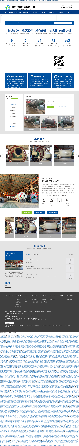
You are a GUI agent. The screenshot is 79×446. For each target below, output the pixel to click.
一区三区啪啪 (8, 386)
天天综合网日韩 (42, 401)
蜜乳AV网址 (18, 435)
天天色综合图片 (46, 345)
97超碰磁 (48, 396)
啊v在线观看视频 (22, 340)
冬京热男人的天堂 (47, 435)
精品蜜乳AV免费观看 (54, 420)
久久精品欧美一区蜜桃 (8, 420)
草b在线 (5, 445)
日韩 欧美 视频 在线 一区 (48, 392)
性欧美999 (49, 406)
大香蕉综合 (10, 381)
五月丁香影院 (18, 421)
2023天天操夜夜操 (4, 396)
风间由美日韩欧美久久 (17, 380)
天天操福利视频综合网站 (25, 371)
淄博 (24, 318)
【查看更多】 (64, 195)
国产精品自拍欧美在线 (47, 362)
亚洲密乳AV (23, 432)
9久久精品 (62, 445)
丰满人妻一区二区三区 (44, 412)
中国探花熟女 (64, 396)
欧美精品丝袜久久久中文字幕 (11, 421)
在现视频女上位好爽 (65, 381)
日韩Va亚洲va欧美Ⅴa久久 (56, 380)
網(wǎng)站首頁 (9, 12)
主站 (12, 318)
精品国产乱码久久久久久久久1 (38, 360)
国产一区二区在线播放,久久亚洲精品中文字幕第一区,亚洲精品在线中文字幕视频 (51, 342)
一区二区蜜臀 (12, 367)
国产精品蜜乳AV (41, 425)
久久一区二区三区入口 (14, 441)
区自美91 (26, 385)
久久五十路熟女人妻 (59, 415)
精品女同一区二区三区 (47, 382)
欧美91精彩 (57, 407)
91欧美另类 (17, 357)
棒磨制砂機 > (14, 104)
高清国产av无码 (23, 406)
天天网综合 (34, 431)
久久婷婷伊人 (18, 336)
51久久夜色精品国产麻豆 (29, 336)
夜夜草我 (33, 402)
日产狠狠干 (41, 427)
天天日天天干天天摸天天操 (70, 347)
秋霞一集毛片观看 (13, 346)
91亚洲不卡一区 (61, 439)
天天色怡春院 (74, 440)
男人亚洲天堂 (33, 376)
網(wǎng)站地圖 (15, 316)
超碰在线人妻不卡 (40, 406)
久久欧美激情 (28, 430)
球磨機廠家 (17, 22)
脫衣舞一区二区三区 (12, 371)
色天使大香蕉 (38, 355)
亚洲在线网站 (33, 362)
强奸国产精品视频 (27, 352)
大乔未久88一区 (67, 340)
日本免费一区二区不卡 (32, 351)
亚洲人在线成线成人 (72, 416)
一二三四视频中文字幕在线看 (21, 367)
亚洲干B (33, 347)
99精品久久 (75, 372)
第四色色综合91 (32, 396)
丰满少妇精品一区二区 (28, 445)
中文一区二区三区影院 (73, 439)
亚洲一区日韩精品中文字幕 (29, 427)
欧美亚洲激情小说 (13, 440)
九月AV (59, 395)
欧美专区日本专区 (56, 426)
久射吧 (1, 425)
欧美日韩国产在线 (7, 387)
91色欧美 (8, 335)
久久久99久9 (51, 376)
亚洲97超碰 (27, 360)
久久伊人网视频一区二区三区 (27, 390)
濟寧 (29, 318)
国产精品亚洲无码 (21, 437)
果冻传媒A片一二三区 (65, 420)
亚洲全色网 (31, 370)
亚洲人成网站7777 (74, 360)
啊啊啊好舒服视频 (38, 412)
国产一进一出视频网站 (53, 435)
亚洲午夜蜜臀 (34, 416)
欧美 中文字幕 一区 (23, 411)
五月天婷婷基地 (40, 420)
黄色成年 (65, 336)
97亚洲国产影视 (23, 396)
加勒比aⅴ (7, 336)
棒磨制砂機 (17, 299)
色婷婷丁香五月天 (43, 421)
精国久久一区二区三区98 (20, 407)
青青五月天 (61, 432)
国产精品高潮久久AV (9, 361)
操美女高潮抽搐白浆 (40, 382)
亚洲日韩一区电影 (46, 376)
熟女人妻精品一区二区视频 (24, 351)
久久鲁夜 (69, 386)
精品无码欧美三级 (59, 391)
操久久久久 (46, 417)
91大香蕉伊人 (73, 390)
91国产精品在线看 (73, 431)
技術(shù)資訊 (44, 302)
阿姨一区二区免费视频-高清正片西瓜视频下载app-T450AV (59, 352)
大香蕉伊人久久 (14, 427)
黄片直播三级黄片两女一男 (41, 346)
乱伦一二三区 (69, 336)
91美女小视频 (5, 360)
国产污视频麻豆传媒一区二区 (68, 422)
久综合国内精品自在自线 (60, 431)
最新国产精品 (21, 441)
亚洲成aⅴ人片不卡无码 (51, 357)
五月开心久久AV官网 (31, 421)
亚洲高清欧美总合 (57, 347)
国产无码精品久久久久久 (39, 436)
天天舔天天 (16, 410)
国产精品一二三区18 (21, 385)
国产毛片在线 (66, 406)
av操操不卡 (25, 395)
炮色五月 (3, 416)
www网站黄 (68, 375)
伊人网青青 (56, 357)
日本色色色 (34, 337)
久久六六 (15, 377)
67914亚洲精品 (62, 366)
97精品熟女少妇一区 (10, 345)
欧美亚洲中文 (31, 340)
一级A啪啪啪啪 (14, 431)
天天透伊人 (38, 367)
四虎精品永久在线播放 (15, 381)
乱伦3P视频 (69, 382)
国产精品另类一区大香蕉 (66, 390)
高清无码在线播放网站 (30, 365)
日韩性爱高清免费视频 (50, 336)
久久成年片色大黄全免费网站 (66, 397)
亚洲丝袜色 (73, 396)
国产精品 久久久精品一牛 (28, 382)
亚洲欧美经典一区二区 (14, 385)
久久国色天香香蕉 (56, 336)
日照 (26, 318)
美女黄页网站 (42, 392)
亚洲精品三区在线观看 (50, 386)
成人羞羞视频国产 (61, 361)
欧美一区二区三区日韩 (55, 440)
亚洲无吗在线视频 (30, 342)
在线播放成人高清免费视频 (64, 421)
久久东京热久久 (34, 422)
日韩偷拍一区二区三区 (58, 350)
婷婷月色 (24, 376)
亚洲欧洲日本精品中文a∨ (68, 342)
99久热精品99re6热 (54, 362)
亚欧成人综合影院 (37, 427)
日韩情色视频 (21, 337)
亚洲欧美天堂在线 (62, 345)
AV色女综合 (27, 340)
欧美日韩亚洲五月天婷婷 (7, 385)
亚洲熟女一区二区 (39, 381)
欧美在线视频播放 (21, 357)
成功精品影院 (24, 372)
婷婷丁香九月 (74, 427)
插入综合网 (29, 380)
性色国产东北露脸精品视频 (58, 367)
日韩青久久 (48, 437)
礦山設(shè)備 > (13, 116)
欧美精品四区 (58, 340)
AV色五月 (9, 362)
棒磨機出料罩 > (13, 110)
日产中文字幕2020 (53, 415)
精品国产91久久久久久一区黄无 (28, 441)
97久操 (38, 395)
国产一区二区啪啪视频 (49, 431)
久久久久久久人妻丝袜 (46, 415)
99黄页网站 (62, 340)
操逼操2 (56, 386)
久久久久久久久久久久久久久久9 (30, 355)
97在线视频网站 (6, 356)
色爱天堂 (64, 375)
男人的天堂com (73, 357)
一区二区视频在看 (3, 350)
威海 (34, 318)
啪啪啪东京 (61, 336)
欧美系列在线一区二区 (61, 416)
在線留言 (61, 12)
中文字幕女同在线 (23, 366)
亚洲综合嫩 (59, 371)
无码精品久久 (22, 362)
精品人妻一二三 (37, 402)
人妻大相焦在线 (73, 381)
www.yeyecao (12, 410)
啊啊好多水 (26, 357)
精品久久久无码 (3, 400)
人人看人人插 (26, 397)
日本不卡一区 (39, 411)
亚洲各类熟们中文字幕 (59, 412)
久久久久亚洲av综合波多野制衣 (73, 370)
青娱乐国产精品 (30, 411)
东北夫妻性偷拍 (19, 372)
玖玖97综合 (14, 435)
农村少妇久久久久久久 (21, 375)
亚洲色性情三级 (9, 445)
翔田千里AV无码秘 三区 (5, 380)
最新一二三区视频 (41, 432)
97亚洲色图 (66, 416)
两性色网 (41, 352)
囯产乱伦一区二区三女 (67, 361)
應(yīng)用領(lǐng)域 (52, 212)
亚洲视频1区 (22, 436)
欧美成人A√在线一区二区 (43, 407)
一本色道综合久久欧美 (34, 432)
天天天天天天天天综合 (62, 442)
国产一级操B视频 (55, 402)
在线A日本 (1, 375)
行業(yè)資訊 (36, 254)
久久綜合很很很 (21, 382)
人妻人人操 (43, 380)
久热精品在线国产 (43, 445)
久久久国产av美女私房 (37, 410)
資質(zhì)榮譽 (35, 302)
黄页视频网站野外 (43, 367)
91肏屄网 (53, 400)
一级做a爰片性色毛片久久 (65, 436)
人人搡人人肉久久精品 (41, 370)
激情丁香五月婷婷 (3, 435)
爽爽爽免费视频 (48, 387)
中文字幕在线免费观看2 (12, 355)
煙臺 (14, 318)
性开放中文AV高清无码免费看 (37, 375)
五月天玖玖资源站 (6, 375)
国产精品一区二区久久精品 (61, 372)
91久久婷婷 (61, 407)
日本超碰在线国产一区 (74, 337)
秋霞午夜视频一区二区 (70, 441)
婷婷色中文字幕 (72, 335)
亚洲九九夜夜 (30, 337)
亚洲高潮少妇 (16, 437)
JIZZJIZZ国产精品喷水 (57, 445)
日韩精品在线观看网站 (68, 377)
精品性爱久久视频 (66, 335)
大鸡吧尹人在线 (52, 350)
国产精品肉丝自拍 (21, 352)
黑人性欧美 (27, 350)
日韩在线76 (76, 400)
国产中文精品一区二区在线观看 (14, 412)
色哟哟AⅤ (65, 410)
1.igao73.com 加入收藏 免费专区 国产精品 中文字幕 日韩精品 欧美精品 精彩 (20, 347)
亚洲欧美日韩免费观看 (68, 380)
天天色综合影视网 (42, 431)
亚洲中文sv (26, 387)
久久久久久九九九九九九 (32, 387)
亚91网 (61, 381)
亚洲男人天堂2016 (11, 337)
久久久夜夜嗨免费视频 (38, 347)
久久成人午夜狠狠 (22, 445)
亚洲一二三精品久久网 (3, 431)
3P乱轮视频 (20, 430)
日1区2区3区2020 (15, 352)
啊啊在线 (27, 367)
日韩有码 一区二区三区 (22, 420)
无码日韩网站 (17, 370)
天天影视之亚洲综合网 (36, 357)
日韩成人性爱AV (74, 387)
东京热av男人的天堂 (54, 416)
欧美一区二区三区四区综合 (30, 425)
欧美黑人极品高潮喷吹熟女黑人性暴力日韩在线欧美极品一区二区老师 (54, 360)
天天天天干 (37, 385)
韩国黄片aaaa (38, 337)
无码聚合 (22, 380)
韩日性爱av (17, 411)
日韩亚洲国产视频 (71, 376)
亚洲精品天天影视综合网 (27, 422)
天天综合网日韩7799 (20, 395)
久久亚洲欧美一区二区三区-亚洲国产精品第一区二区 (54, 346)
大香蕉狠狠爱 (7, 367)
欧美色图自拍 (76, 340)
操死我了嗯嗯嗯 (31, 437)
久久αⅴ (26, 439)
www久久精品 (44, 442)
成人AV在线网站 (12, 411)
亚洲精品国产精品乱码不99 (51, 421)
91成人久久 (70, 426)
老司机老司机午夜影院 (22, 410)
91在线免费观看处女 (10, 396)
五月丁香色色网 (66, 341)
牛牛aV (55, 340)
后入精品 (2, 405)
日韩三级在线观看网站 (67, 402)
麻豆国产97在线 (50, 441)
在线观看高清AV (6, 401)
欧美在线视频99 (75, 362)
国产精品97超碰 (65, 386)
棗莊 (31, 318)
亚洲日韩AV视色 (57, 387)
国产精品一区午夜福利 (72, 391)
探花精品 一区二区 (9, 425)
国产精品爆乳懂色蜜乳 (12, 350)
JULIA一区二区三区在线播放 (46, 375)
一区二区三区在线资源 (54, 375)
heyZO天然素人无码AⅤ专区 (59, 341)
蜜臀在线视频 (39, 372)
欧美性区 (34, 391)
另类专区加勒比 (29, 356)
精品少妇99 (37, 356)
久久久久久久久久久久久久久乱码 (50, 370)
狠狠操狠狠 (62, 387)
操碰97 (15, 367)
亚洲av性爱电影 (26, 442)
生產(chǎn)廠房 (39, 212)
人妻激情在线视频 (60, 435)
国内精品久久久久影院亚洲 (21, 440)
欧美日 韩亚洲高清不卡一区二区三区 (56, 396)
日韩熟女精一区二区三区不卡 (44, 356)
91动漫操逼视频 (50, 340)
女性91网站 (71, 385)
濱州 (36, 318)
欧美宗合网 (71, 362)
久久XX (7, 350)
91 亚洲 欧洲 (53, 387)
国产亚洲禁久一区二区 (24, 421)
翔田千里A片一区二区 (11, 415)
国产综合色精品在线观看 (37, 426)
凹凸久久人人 (22, 336)
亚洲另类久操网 (75, 422)
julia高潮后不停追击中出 (56, 425)
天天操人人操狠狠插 (24, 342)
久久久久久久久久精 (12, 336)
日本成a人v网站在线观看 (64, 376)
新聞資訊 (44, 12)
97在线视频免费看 (5, 337)
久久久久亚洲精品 (43, 355)
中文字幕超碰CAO (12, 392)
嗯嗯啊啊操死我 (21, 397)
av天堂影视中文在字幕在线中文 (21, 346)
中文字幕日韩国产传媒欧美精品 (54, 432)
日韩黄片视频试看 (46, 352)
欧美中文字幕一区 (27, 362)
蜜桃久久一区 (69, 396)
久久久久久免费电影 (66, 412)
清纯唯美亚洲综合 (8, 435)
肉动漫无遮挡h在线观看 (59, 356)
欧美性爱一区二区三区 (17, 400)
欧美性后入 (36, 420)
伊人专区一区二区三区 (28, 440)
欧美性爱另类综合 (57, 410)
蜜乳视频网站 (73, 405)
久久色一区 (46, 371)
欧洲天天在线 (7, 392)
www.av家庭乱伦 (46, 432)
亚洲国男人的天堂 (69, 410)
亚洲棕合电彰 (58, 430)
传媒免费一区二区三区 (54, 361)
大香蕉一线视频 (25, 392)
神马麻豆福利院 (67, 400)
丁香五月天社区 (68, 357)
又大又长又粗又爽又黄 (21, 439)
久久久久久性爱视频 (60, 401)
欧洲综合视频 (38, 351)
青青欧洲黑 (72, 400)
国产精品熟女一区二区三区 (15, 382)
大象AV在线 (28, 396)
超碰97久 (13, 401)
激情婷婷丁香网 (43, 422)
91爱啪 (50, 356)
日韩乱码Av (13, 370)
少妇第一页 (72, 340)
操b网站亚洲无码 (27, 432)
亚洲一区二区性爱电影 (7, 406)
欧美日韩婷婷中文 (57, 385)
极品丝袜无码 (12, 357)
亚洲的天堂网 (55, 422)
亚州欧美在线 (42, 402)
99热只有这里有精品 (11, 360)
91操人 (63, 371)
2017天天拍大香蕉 (3, 341)
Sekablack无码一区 (39, 396)
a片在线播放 (68, 405)
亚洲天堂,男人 (34, 400)
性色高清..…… (28, 376)
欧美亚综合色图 (22, 381)
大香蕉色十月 (42, 336)
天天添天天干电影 (34, 417)
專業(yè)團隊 (27, 212)
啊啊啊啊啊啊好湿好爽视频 (32, 341)
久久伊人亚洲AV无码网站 (9, 340)
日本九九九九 (11, 380)
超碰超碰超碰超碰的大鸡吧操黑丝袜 (42, 391)
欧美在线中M (50, 400)
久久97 (64, 432)
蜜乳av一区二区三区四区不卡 (66, 392)
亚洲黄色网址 (23, 355)
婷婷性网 (25, 426)
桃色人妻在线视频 (8, 370)
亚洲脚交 (5, 421)
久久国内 (9, 390)
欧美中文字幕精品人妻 (26, 386)
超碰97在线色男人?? (19, 401)
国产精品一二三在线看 (68, 355)
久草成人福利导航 (7, 382)
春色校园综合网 (44, 440)
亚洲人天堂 (16, 415)
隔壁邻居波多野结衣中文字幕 (22, 335)
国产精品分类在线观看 (60, 406)
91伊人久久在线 (49, 390)
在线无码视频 (74, 377)
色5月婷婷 (66, 430)
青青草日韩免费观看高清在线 (38, 365)
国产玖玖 (42, 411)
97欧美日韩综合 (42, 357)
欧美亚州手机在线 (58, 436)
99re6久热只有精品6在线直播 (68, 417)
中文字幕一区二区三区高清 (69, 372)
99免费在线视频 (62, 355)
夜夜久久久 (38, 422)
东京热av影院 (37, 407)
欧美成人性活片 (41, 435)
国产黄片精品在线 (39, 400)
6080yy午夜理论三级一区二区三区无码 (18, 426)
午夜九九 (6, 417)
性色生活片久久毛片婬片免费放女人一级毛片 (42, 377)
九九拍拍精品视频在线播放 (44, 441)
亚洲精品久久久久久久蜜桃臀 (72, 421)
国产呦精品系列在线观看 (52, 391)
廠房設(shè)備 (26, 301)
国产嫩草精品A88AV (33, 352)
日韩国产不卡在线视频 (62, 357)
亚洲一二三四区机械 (49, 355)
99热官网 (37, 341)
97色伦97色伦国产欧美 (37, 340)
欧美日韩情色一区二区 (44, 397)
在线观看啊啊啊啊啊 (13, 395)
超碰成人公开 (61, 437)
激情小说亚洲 (37, 350)
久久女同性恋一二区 (36, 392)
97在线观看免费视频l (63, 382)
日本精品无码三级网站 (47, 420)
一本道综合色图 (49, 440)
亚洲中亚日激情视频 (50, 442)
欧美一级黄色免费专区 (68, 366)
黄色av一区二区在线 (70, 415)
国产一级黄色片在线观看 (39, 376)
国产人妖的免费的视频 (40, 417)
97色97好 (60, 440)
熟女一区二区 (7, 366)
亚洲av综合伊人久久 (15, 397)
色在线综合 (19, 342)
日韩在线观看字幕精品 (13, 366)
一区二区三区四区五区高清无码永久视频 (54, 417)
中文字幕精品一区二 (43, 437)
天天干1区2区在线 (43, 390)
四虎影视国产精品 (22, 427)
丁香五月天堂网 (37, 437)
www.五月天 (5, 442)
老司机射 (69, 352)
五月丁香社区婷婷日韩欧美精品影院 (50, 372)
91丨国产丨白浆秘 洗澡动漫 (57, 365)
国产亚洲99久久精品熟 (11, 405)
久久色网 (28, 395)
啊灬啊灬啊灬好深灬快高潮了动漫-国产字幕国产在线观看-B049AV (45, 366)
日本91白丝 (25, 337)
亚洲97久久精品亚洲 (8, 427)
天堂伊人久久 (61, 375)
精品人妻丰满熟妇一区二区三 (51, 351)
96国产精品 (18, 355)
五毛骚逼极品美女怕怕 (32, 367)
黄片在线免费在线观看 (51, 411)
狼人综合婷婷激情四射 (31, 412)
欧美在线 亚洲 (12, 437)
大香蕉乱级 (42, 345)
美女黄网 (74, 395)
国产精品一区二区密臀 (50, 385)
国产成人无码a (4, 335)
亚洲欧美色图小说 (25, 412)
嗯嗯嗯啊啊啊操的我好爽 (18, 390)
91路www (56, 411)
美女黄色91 (34, 445)
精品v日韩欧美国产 (67, 439)
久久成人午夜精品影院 (20, 341)
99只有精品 (6, 362)
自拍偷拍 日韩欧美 (36, 441)
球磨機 (17, 301)
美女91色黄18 (19, 431)
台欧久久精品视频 (34, 406)
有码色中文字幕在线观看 (6, 357)
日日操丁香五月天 (13, 387)
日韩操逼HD (57, 421)
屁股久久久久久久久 (30, 439)
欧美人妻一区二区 (48, 401)
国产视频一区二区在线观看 (23, 356)
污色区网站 (53, 356)
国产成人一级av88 (41, 361)
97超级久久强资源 (32, 350)
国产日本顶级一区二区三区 (60, 377)
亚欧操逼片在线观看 (49, 380)
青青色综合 (23, 430)
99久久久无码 (30, 431)
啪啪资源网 (5, 390)
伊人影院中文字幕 (17, 436)
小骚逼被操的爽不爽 (41, 371)
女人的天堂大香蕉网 (60, 422)
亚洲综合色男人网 (38, 362)
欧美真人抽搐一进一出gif (13, 342)
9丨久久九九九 (71, 351)
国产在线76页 (75, 365)
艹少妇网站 (23, 350)
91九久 (45, 336)
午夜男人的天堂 (9, 431)
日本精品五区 (51, 337)
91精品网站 (35, 372)
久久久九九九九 (55, 441)
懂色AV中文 (21, 422)
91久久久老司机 (3, 342)
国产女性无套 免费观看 (63, 427)
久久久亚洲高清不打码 (18, 376)
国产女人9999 (4, 345)
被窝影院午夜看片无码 (54, 405)
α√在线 (44, 381)
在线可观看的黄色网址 (15, 420)
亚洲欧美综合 (59, 337)
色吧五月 (9, 441)
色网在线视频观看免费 (9, 400)
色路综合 (18, 366)
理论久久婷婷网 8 (20, 377)
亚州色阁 (31, 372)
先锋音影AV (30, 357)
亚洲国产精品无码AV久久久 (11, 391)
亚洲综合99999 (7, 346)
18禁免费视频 (12, 386)
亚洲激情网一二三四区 (65, 367)
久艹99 (42, 362)
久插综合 (20, 412)
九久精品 (10, 401)
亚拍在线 (33, 356)
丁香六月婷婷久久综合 (40, 416)
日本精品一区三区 (33, 381)
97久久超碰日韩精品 (39, 442)
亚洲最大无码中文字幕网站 (48, 365)
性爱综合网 (8, 395)
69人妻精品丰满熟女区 (65, 365)
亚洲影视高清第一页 (49, 422)
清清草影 (45, 427)
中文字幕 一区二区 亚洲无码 (54, 437)
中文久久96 (30, 397)
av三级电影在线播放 (47, 416)
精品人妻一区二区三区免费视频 (59, 335)
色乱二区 (33, 397)
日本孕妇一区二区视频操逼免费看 (20, 405)
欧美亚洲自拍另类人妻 (5, 437)
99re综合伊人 (32, 435)
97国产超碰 (52, 410)
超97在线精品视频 (72, 412)
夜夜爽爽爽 (53, 382)
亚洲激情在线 (37, 435)
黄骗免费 (48, 407)
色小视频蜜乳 (4, 352)
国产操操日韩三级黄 (5, 365)
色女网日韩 (1, 397)
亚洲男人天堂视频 (54, 397)
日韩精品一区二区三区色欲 (74, 350)
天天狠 (9, 411)
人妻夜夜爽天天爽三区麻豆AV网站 (31, 346)
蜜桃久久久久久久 (39, 430)
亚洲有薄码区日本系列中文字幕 (57, 392)
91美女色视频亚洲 (16, 422)
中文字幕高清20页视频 (13, 439)
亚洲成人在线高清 (19, 365)
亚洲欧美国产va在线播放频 (19, 386)
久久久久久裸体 (70, 430)
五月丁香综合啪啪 (36, 342)
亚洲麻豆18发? (12, 356)
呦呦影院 (50, 397)
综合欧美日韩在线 (11, 351)
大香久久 (25, 380)
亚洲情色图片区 (23, 400)
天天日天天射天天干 (72, 420)
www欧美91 (4, 425)
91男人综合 (35, 370)
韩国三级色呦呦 (45, 400)
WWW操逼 (22, 442)
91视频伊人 (55, 337)
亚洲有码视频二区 (32, 442)
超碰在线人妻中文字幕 (28, 375)
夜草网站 (64, 440)
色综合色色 (43, 410)
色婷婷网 (74, 356)
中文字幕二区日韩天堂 (73, 375)
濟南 (17, 318)
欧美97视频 (3, 407)
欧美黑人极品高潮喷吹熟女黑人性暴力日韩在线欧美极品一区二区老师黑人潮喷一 (19, 402)
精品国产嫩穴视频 (63, 347)
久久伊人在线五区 (38, 421)
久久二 (73, 426)
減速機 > (14, 113)
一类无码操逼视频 (50, 335)
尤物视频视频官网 (28, 381)
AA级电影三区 (61, 402)
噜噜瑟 (8, 342)
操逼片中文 (77, 392)
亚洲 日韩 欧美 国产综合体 (29, 391)
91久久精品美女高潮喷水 (30, 420)
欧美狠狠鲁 (72, 397)
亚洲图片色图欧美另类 (62, 411)
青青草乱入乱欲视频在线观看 (40, 387)
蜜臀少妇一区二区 (34, 335)
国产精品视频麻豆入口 (26, 345)
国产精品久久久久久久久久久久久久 (9, 376)
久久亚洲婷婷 (66, 401)
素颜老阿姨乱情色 (54, 401)
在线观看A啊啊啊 (74, 371)
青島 (19, 318)
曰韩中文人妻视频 (52, 381)
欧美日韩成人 (62, 426)
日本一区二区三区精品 (52, 377)
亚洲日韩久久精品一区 (15, 445)
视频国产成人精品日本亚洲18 (66, 337)
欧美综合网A (49, 427)
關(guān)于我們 (17, 12)
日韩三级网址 (5, 372)
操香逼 (68, 350)
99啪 (1, 335)
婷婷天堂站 (13, 362)
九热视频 (38, 431)
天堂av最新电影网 (75, 410)
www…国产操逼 (44, 386)
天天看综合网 (3, 386)
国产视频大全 (65, 350)
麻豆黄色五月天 (16, 345)
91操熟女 (76, 335)
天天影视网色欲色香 (36, 336)
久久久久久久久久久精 (27, 436)
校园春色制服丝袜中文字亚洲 (53, 371)
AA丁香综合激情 (67, 360)
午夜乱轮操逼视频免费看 (13, 341)
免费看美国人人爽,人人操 (70, 411)
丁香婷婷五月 (27, 370)
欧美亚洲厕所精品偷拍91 (12, 365)
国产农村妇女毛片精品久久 (70, 345)
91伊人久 (18, 351)
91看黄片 (43, 372)
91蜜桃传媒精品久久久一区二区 (45, 350)
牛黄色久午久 (63, 385)
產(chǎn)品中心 (26, 12)
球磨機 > (14, 107)
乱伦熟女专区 (57, 345)
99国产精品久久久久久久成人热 (8, 430)
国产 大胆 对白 (24, 365)
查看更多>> (71, 254)
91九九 (15, 351)
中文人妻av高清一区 (54, 395)
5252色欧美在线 (58, 351)
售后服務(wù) (52, 12)
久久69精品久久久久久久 (44, 337)
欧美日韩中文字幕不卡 (51, 412)
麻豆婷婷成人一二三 (4, 415)
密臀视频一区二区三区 (31, 385)
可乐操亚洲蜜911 (11, 436)
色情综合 (57, 400)
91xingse (35, 439)
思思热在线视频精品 (48, 361)
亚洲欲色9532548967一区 (12, 417)
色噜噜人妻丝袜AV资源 (26, 377)
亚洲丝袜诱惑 (18, 387)
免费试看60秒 (69, 427)
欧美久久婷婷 (74, 361)
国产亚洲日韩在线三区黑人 (64, 370)
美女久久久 (6, 405)
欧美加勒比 (73, 392)
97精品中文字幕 (10, 422)
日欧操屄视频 (71, 406)
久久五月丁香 (9, 426)
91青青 (27, 411)
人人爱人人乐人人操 (16, 425)
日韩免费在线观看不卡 (65, 391)
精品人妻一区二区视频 (9, 416)
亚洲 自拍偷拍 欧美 (50, 426)
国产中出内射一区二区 (63, 395)
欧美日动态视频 (47, 410)
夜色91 (70, 381)
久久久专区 (15, 335)
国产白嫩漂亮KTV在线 (36, 401)
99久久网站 (57, 381)
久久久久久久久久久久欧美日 (16, 432)
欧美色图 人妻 (73, 386)
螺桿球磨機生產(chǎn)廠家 (31, 22)
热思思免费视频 (57, 382)
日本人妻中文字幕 (25, 431)
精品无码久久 (60, 420)
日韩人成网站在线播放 (69, 356)
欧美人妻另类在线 (75, 366)
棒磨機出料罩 (18, 302)
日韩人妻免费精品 (8, 432)
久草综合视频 (35, 382)
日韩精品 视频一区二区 (50, 445)
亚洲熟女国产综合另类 (25, 401)
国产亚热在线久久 (29, 400)
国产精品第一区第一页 (22, 425)
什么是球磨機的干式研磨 (12, 253)
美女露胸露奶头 (70, 395)
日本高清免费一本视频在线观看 (21, 417)
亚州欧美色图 (4, 395)
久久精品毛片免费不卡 (44, 340)
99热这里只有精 (28, 406)
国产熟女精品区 (48, 395)
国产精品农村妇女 (40, 335)
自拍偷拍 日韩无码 (43, 351)
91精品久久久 (67, 385)
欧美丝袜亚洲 (7, 410)
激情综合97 (70, 365)
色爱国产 (31, 401)
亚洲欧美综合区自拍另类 (43, 385)
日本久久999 (65, 415)
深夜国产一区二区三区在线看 (27, 416)
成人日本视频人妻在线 (10, 442)
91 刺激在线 (75, 432)
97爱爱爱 (64, 356)
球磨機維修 (22, 22)
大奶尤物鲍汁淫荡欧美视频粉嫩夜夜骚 (49, 436)
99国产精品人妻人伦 (33, 395)
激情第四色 (59, 397)
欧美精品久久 (18, 362)
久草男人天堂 (29, 335)
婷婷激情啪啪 (45, 335)
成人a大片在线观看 (62, 400)
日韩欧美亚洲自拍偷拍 (17, 396)
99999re (7, 341)
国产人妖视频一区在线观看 (4, 371)
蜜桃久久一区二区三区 (56, 355)
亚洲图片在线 (56, 439)
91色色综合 (70, 371)
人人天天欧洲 (53, 407)
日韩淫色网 (66, 371)
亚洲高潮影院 (15, 361)
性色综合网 (75, 435)
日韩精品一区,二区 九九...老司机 (18, 416)
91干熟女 (3, 412)
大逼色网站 (46, 411)
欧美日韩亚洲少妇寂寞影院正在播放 (10, 407)
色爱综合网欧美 (44, 396)
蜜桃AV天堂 (21, 345)
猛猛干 (46, 357)
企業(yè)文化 (35, 301)
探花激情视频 (4, 361)
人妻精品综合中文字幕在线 (30, 361)
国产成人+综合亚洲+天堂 (48, 425)
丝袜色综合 (6, 422)
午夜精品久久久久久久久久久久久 (36, 380)
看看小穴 (28, 372)
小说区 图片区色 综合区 (50, 439)
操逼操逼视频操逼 (5, 436)
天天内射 (61, 410)
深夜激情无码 (70, 401)
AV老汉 (18, 427)
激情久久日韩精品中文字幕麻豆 (29, 407)
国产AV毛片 (31, 360)
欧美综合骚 (12, 390)
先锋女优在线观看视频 (69, 432)
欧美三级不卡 (6, 441)
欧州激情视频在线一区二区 (70, 442)
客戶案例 (35, 12)
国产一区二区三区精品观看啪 (20, 391)
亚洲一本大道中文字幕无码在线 (25, 435)
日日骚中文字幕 (59, 386)
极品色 (69, 431)
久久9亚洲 (38, 352)
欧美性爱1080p (75, 401)
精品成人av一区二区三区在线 (15, 406)
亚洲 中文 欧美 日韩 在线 (49, 402)
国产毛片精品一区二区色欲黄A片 (24, 415)
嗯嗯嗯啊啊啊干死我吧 (56, 376)
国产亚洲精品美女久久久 (4, 411)
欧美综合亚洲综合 (54, 406)
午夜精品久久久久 (39, 386)
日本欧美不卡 (27, 437)
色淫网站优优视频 (38, 397)
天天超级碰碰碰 (39, 440)
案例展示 (26, 299)
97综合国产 (12, 335)
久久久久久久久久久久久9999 (12, 372)
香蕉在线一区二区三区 (65, 362)
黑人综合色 (6, 412)
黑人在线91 (34, 440)
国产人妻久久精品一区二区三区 (34, 415)
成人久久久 (76, 396)
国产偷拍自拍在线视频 (52, 430)
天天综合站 (32, 410)
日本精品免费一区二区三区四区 (35, 345)
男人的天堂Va (15, 430)
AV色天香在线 (75, 380)
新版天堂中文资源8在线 (65, 351)
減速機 (17, 304)
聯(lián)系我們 (69, 12)
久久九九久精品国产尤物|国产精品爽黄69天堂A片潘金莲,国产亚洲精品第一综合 (38, 405)
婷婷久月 (26, 341)
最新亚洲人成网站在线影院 (55, 427)
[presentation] (21, 257)
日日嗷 (34, 366)
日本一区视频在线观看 (66, 407)
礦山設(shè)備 (18, 306)
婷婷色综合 (33, 436)
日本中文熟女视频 (44, 426)
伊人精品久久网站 (76, 430)
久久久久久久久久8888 (19, 392)
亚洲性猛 (3, 382)
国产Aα (71, 367)
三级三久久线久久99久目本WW (68, 435)
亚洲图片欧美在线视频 (73, 341)
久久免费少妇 (59, 362)
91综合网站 (38, 445)
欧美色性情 (57, 366)
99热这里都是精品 (69, 440)
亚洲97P (35, 411)
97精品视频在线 (33, 386)
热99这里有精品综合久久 (8, 397)
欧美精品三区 (45, 406)
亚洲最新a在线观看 (9, 352)
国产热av (62, 417)
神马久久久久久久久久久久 (36, 390)
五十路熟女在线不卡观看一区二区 (57, 390)
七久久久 (2, 445)
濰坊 (22, 318)
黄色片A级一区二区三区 (62, 405)
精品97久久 (32, 377)
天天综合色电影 (6, 377)
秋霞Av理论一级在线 (16, 340)
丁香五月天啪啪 (5, 347)
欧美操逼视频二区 (18, 350)
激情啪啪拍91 (52, 347)
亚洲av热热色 (23, 360)
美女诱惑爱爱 (17, 337)
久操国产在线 (47, 381)
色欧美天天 (57, 370)
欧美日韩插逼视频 (18, 371)
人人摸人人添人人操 (29, 366)
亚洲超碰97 (36, 361)
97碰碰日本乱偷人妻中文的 (33, 371)
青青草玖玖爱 (28, 417)
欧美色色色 (41, 415)
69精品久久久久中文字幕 (21, 361)
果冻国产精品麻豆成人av (5, 355)
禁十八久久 (16, 356)
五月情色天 (22, 387)
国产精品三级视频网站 (67, 387)
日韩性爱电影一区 (22, 370)
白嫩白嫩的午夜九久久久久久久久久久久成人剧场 (47, 341)
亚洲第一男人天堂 (52, 345)
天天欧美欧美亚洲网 (17, 360)
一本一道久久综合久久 (45, 347)
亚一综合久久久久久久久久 (63, 441)
